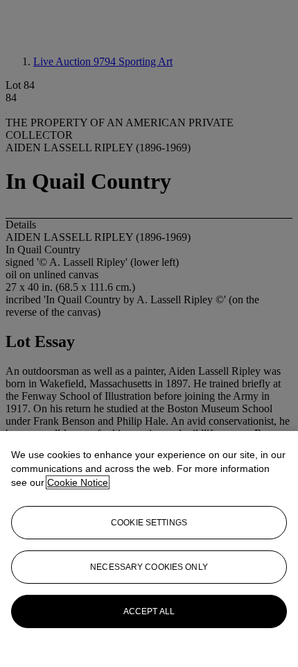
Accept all (149, 611)
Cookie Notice (77, 482)
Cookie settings (149, 522)
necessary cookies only (149, 567)
